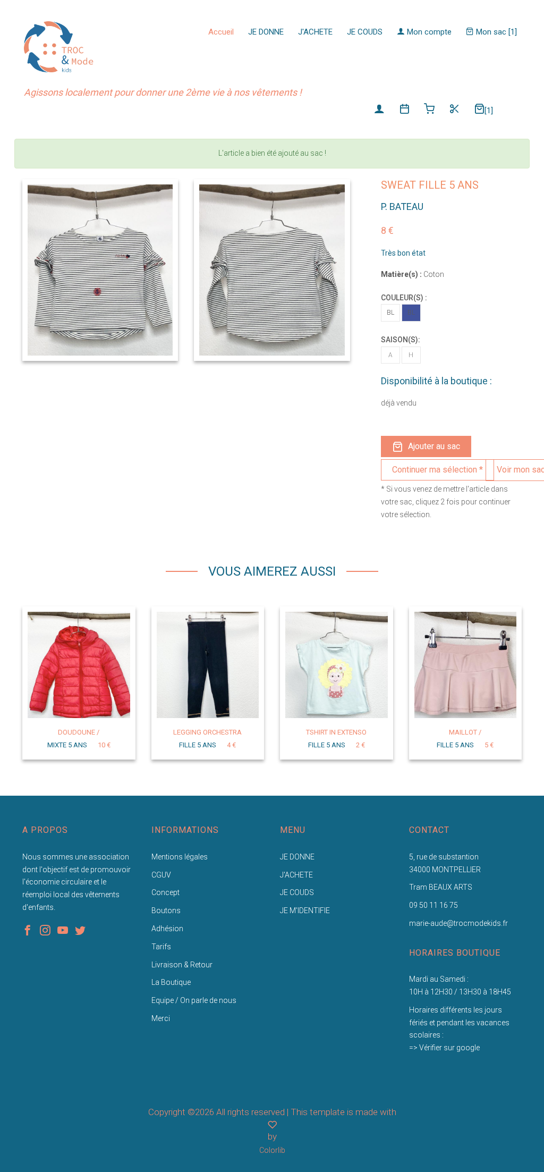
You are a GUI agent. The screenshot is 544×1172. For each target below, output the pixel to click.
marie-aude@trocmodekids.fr (458, 923)
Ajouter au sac (434, 446)
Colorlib (272, 1150)
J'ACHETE (315, 32)
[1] (488, 110)
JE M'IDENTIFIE (305, 910)
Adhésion (167, 928)
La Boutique (171, 982)
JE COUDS (364, 32)
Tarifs (161, 946)
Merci (160, 1018)
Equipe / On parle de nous (193, 1000)
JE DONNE (266, 32)
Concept (165, 892)
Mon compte (428, 32)
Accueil (221, 32)
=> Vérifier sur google (444, 1047)
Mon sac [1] (495, 32)
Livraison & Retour (181, 964)
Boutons (166, 910)
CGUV (161, 875)
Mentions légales (179, 857)
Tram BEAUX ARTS (440, 887)
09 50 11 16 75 (433, 905)
